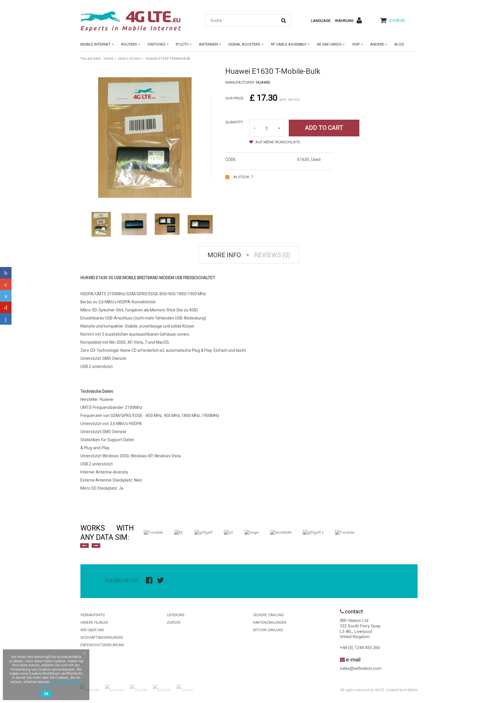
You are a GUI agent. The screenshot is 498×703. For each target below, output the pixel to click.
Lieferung (175, 615)
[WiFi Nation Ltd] (133, 21)
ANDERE (377, 44)
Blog (399, 44)
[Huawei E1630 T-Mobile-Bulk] (101, 224)
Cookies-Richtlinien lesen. (61, 684)
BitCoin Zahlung (268, 630)
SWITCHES (156, 44)
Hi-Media (411, 690)
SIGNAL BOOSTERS (244, 44)
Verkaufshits (92, 615)
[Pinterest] (6, 307)
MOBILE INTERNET (95, 44)
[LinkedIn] (6, 319)
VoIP (356, 44)
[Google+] (6, 284)
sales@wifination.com (361, 668)
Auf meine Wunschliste (277, 142)
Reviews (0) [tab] (272, 255)
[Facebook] (6, 273)
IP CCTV (182, 44)
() (397, 20)
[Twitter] (6, 296)
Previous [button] (84, 545)
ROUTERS (129, 44)
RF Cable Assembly (288, 44)
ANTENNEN (208, 44)
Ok (46, 694)
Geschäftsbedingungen (101, 638)
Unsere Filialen (94, 623)
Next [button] (96, 545)
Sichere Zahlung (268, 615)
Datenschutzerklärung (102, 645)
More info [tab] (224, 255)
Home (108, 59)
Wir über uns (92, 630)
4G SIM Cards (329, 44)
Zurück (173, 623)
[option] (153, 533)
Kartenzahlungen (269, 623)
